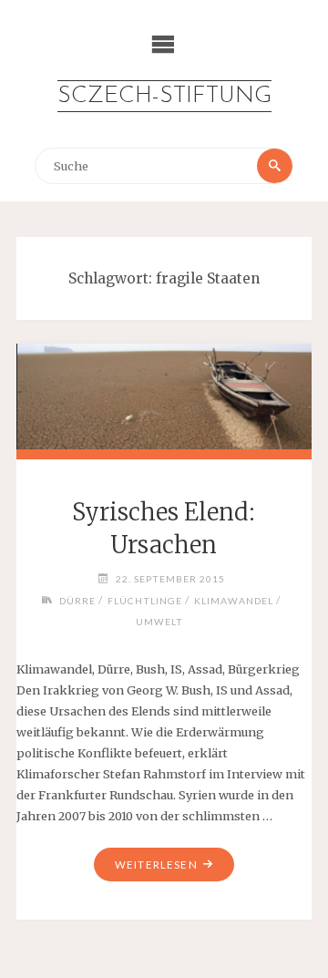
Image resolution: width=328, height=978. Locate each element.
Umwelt (159, 621)
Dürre (77, 600)
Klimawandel (233, 600)
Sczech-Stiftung (164, 96)
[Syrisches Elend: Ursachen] (164, 392)
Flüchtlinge (145, 600)
